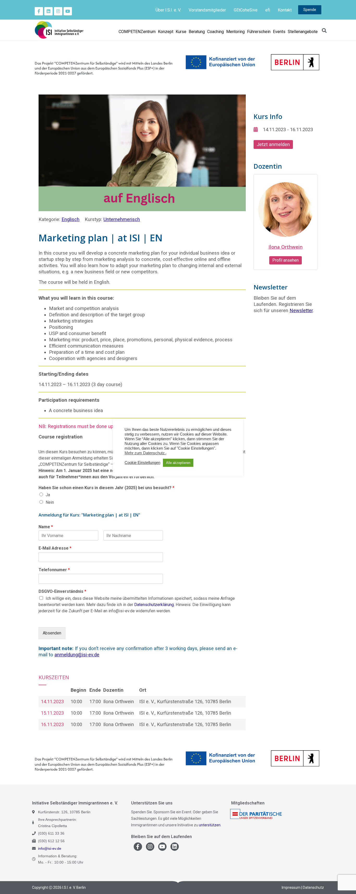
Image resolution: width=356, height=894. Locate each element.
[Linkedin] (48, 11)
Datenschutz (313, 887)
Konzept (165, 31)
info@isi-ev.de (49, 848)
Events (279, 31)
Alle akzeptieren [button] (178, 463)
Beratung (197, 31)
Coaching (215, 31)
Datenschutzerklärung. (154, 604)
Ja (48, 494)
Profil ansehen (285, 260)
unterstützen (209, 825)
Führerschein (259, 31)
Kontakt (285, 10)
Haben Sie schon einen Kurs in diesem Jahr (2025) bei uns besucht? (106, 487)
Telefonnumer (54, 569)
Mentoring (235, 31)
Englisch (70, 219)
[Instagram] (58, 11)
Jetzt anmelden (273, 144)
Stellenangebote (303, 31)
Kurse (181, 31)
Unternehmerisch (121, 219)
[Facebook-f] (39, 11)
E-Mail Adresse (55, 548)
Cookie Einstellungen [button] (142, 463)
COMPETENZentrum (137, 31)
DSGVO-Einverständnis (62, 591)
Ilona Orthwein (285, 247)
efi (267, 10)
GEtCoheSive (245, 10)
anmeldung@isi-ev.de (76, 654)
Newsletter (301, 310)
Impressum (291, 887)
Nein (50, 502)
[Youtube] (68, 11)
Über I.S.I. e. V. (168, 10)
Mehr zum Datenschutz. (145, 453)
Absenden (52, 633)
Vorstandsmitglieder (207, 10)
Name (46, 526)
